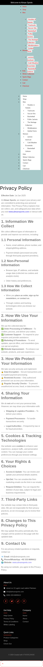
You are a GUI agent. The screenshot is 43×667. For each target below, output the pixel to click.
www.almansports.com (19, 212)
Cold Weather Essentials (31, 144)
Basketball (31, 116)
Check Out (8, 644)
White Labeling (9, 625)
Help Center (8, 616)
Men (24, 102)
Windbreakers (32, 128)
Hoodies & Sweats (30, 106)
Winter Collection (29, 157)
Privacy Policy (9, 619)
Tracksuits (31, 111)
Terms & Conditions (11, 622)
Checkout (26, 169)
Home (25, 96)
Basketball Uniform (30, 150)
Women (25, 134)
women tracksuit (28, 138)
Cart (24, 166)
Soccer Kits (31, 114)
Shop (24, 99)
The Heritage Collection (30, 123)
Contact (25, 163)
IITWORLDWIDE (29, 655)
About (25, 619)
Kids (24, 154)
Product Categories (11, 638)
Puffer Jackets (32, 119)
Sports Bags (27, 160)
